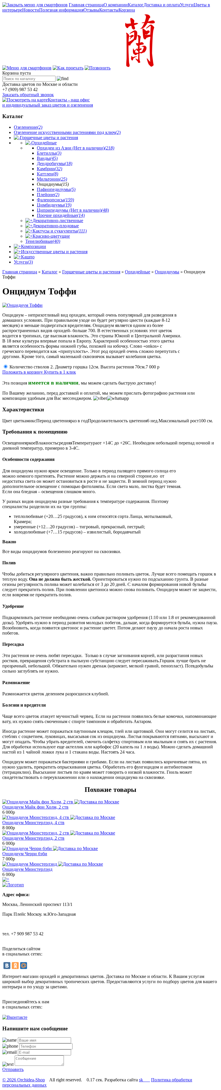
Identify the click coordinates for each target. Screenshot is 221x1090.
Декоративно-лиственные (58, 220)
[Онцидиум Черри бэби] (50, 848)
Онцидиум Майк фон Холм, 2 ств (35, 807)
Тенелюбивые (42, 241)
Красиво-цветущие (51, 236)
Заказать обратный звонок (28, 94)
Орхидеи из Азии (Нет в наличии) (75, 147)
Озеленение (28, 127)
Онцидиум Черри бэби (24, 853)
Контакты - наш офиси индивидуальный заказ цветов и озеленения (47, 102)
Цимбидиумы (54, 205)
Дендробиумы (54, 163)
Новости (30, 9)
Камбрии (49, 168)
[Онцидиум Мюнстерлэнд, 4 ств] (58, 817)
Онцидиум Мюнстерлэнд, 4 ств (33, 822)
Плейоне (48, 194)
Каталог (136, 4)
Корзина (127, 9)
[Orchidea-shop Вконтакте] (14, 1017)
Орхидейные (44, 142)
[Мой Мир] (23, 965)
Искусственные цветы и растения (54, 251)
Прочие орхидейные (61, 215)
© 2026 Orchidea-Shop (23, 1079)
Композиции (33, 246)
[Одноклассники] (15, 965)
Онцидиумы (167, 271)
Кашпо (28, 256)
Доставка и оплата (162, 4)
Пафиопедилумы (56, 189)
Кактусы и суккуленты (60, 230)
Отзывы (91, 9)
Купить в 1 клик (60, 372)
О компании (116, 4)
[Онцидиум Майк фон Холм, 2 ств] (60, 801)
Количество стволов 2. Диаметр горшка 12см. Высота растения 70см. (84, 366)
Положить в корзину (23, 372)
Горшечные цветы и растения (49, 137)
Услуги (187, 4)
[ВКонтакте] (6, 965)
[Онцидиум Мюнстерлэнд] (52, 864)
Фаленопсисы (55, 199)
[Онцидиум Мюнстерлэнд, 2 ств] (58, 832)
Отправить (13, 1069)
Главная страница (86, 4)
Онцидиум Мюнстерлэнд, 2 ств (33, 838)
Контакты (109, 9)
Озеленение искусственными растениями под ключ (67, 132)
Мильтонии (52, 179)
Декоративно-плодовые (56, 225)
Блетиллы (49, 153)
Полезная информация (61, 9)
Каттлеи (47, 173)
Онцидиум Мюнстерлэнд (27, 869)
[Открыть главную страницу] (138, 67)
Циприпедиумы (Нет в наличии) (73, 210)
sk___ (144, 1079)
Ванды (47, 158)
